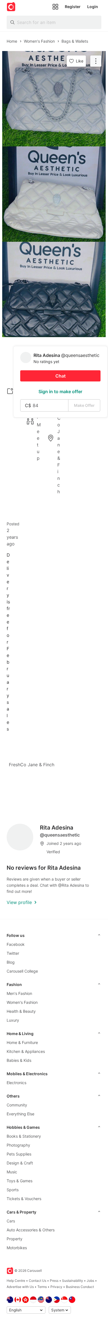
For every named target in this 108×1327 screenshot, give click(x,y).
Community (17, 1105)
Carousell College (22, 971)
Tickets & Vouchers (24, 1198)
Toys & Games (19, 1180)
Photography (18, 1145)
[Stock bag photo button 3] (54, 289)
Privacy (56, 1287)
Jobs (90, 1280)
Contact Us (37, 1280)
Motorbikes (17, 1247)
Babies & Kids (19, 1060)
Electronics (16, 1082)
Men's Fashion (19, 993)
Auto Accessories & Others (31, 1229)
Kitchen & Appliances (26, 1051)
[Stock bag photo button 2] (54, 194)
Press (54, 1280)
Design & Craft (20, 1163)
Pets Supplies (19, 1154)
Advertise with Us (20, 1287)
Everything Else (20, 1113)
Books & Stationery (24, 1136)
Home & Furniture (22, 1042)
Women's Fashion (22, 1002)
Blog (11, 962)
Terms (42, 1287)
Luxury (13, 1020)
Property (14, 1238)
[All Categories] (55, 6)
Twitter (13, 953)
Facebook (16, 944)
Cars (11, 1221)
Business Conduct (80, 1287)
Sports (13, 1189)
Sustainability (72, 1280)
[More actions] (95, 61)
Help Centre (16, 1280)
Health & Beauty (21, 1011)
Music (12, 1171)
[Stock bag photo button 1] (54, 98)
